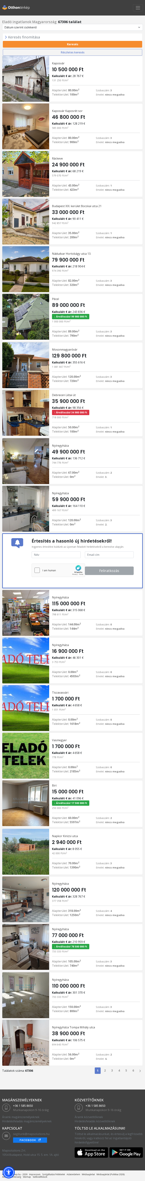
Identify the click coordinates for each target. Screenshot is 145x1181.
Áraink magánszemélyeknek (20, 1117)
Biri (54, 785)
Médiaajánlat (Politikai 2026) (110, 1174)
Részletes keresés (73, 52)
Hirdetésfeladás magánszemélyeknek (27, 1121)
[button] (9, 1172)
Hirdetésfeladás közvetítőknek (95, 1121)
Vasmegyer (59, 740)
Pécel (55, 299)
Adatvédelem (73, 1174)
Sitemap (27, 1176)
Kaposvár (58, 63)
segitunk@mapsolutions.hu (31, 1134)
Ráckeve (57, 158)
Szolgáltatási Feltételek (53, 1174)
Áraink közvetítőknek (89, 1117)
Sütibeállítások (40, 1176)
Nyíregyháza (60, 446)
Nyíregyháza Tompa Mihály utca (73, 1027)
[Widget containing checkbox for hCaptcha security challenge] (58, 570)
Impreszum (34, 1174)
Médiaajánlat (88, 1174)
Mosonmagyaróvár (64, 349)
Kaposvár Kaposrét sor (67, 111)
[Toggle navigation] (138, 7)
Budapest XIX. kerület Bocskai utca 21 (77, 206)
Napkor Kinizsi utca (65, 836)
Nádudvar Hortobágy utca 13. (71, 254)
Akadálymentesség (11, 1176)
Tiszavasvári (60, 692)
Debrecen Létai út (64, 395)
